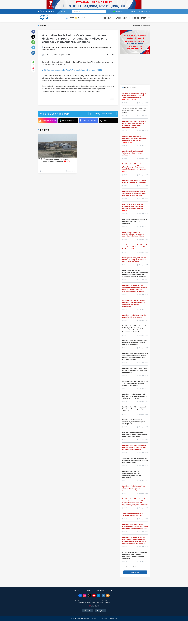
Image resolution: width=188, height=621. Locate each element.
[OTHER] (148, 18)
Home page (136, 25)
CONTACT (88, 590)
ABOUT (76, 590)
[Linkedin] (51, 11)
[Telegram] (49, 11)
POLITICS (117, 18)
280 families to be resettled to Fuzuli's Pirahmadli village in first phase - (73, 70)
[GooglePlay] (87, 611)
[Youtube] (46, 11)
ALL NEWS (107, 18)
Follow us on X (107, 120)
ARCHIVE (100, 590)
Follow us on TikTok (68, 120)
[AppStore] (100, 611)
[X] (43, 11)
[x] (89, 596)
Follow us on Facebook (89, 120)
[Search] (103, 12)
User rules (104, 618)
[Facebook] (38, 11)
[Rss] (54, 11)
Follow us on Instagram (49, 120)
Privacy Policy (113, 618)
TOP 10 (111, 590)
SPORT (143, 18)
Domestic (146, 26)
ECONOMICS (134, 18)
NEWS (125, 18)
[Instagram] (41, 11)
